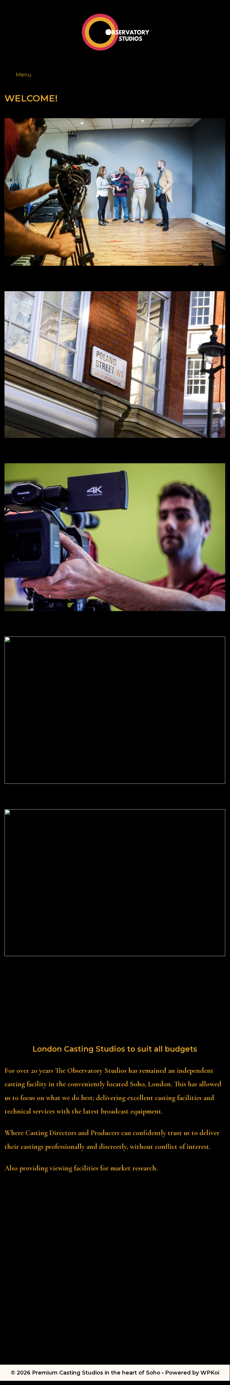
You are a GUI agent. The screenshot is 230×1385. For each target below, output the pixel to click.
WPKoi (209, 1372)
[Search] (220, 67)
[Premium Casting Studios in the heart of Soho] (115, 31)
